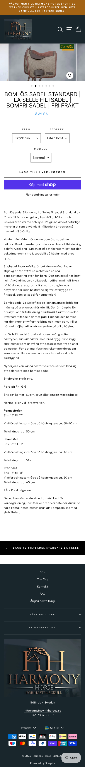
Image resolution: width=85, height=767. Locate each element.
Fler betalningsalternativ (43, 194)
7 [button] (54, 86)
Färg (26, 129)
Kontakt (42, 586)
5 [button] (47, 86)
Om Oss (42, 579)
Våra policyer (42, 614)
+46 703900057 (42, 715)
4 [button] (43, 86)
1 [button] (32, 86)
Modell (41, 148)
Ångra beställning (42, 601)
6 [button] (50, 86)
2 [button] (36, 86)
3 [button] (40, 86)
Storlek (57, 129)
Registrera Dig (42, 627)
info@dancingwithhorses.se (42, 710)
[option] (42, 7)
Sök (42, 572)
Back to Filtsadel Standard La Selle (45, 547)
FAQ (42, 594)
